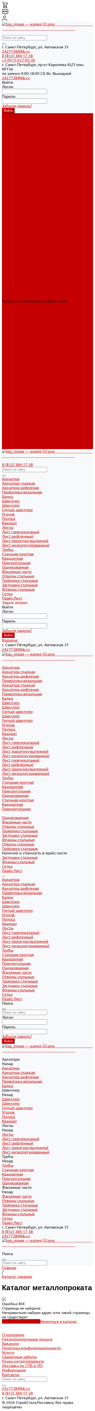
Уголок (8, 363)
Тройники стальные (20, 279)
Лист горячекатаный (20, 190)
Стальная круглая (18, 230)
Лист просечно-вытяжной (25, 199)
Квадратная (12, 235)
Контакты (10, 1374)
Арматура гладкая (18, 120)
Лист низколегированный (25, 204)
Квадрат (9, 372)
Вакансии (10, 1343)
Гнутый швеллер (17, 159)
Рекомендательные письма (27, 1339)
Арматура (10, 327)
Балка (7, 345)
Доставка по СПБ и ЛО (22, 1365)
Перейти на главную (21, 1321)
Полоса (8, 367)
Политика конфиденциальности (31, 1348)
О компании (13, 1334)
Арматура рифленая (20, 124)
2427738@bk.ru (16, 51)
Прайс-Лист (12, 447)
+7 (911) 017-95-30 (18, 60)
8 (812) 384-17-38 (17, 56)
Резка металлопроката (23, 1361)
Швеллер (10, 155)
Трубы (7, 398)
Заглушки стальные (20, 283)
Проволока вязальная (22, 128)
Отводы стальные (18, 274)
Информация (14, 1370)
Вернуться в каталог (58, 1321)
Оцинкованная (15, 243)
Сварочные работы (19, 1357)
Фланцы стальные (18, 288)
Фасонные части (17, 420)
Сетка (7, 442)
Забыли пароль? (17, 106)
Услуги (8, 1352)
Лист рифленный (17, 195)
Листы (7, 376)
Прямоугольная (16, 239)
